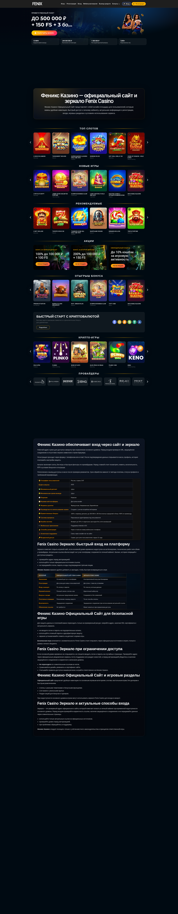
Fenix (37, 4)
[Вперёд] (147, 142)
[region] (89, 146)
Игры (63, 4)
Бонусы (115, 4)
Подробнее (43, 327)
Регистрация (71, 4)
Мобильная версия (90, 4)
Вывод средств (105, 4)
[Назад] (30, 142)
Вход (80, 4)
